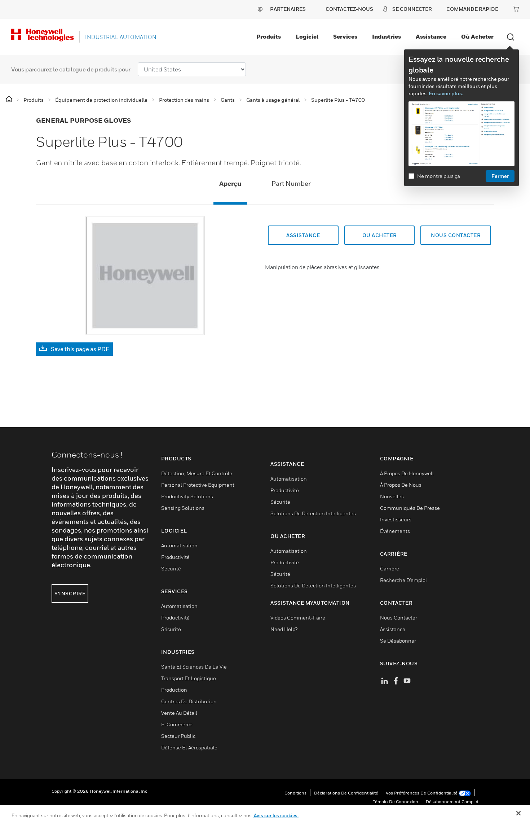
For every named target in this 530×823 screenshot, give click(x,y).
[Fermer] (518, 813)
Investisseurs (395, 519)
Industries (386, 36)
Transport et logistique (188, 678)
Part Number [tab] (291, 183)
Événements (395, 531)
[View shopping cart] (516, 8)
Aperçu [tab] (230, 183)
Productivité (175, 557)
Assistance (431, 36)
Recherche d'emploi (403, 580)
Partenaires (288, 9)
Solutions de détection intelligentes (313, 513)
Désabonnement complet (452, 801)
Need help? (283, 629)
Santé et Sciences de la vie (194, 667)
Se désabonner (398, 641)
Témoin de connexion (395, 801)
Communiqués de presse (410, 508)
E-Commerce (177, 724)
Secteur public (178, 736)
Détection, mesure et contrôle (196, 473)
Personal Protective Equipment (197, 485)
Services (345, 36)
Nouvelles (392, 496)
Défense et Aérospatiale (189, 747)
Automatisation (179, 545)
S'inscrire (69, 593)
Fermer (500, 176)
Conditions (295, 793)
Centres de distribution (189, 701)
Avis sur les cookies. (276, 815)
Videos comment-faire (297, 617)
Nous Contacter (398, 617)
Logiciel (307, 36)
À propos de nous (400, 485)
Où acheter (477, 36)
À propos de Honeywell (407, 473)
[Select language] (260, 9)
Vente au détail (179, 713)
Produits (268, 36)
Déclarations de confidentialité (346, 793)
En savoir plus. (446, 93)
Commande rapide (472, 9)
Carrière (389, 568)
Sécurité (171, 568)
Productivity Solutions (187, 496)
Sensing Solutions (182, 508)
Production (174, 690)
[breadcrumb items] (9, 99)
